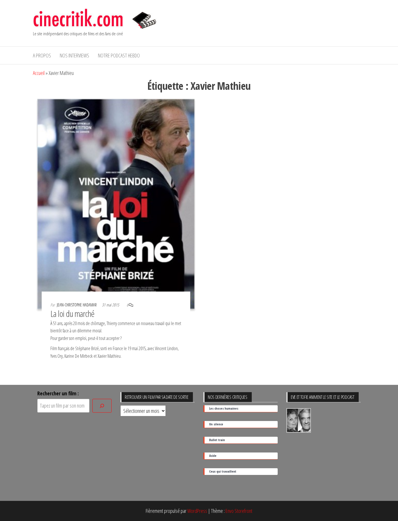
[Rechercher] (102, 406)
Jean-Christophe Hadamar (77, 305)
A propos (42, 55)
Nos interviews (74, 55)
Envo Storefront (239, 510)
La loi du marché (72, 314)
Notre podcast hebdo (119, 55)
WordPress (197, 510)
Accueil (39, 72)
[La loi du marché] (116, 203)
